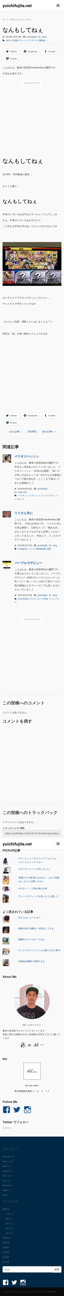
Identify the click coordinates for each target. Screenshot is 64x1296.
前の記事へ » (49, 431)
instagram (22, 548)
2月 (7, 1228)
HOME (32, 431)
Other (5, 1190)
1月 (7, 1233)
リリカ (32, 548)
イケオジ (22, 495)
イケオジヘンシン (27, 456)
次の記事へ (16, 431)
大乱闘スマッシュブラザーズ (24, 40)
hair (25, 492)
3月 (7, 1223)
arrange (6, 1156)
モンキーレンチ (27, 1291)
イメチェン (32, 495)
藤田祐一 (43, 40)
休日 (8, 40)
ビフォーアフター (47, 495)
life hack (6, 1185)
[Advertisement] (32, 119)
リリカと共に (24, 513)
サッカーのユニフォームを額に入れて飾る (39, 950)
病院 (49, 548)
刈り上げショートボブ (29, 917)
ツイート (7, 1127)
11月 (8, 1213)
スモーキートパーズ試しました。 (35, 868)
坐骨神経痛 (41, 548)
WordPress (51, 1291)
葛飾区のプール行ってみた (31, 939)
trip (4, 1194)
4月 (7, 1218)
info (4, 1180)
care (5, 1165)
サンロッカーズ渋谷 (39, 598)
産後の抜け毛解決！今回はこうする (36, 928)
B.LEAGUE (23, 598)
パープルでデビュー (28, 563)
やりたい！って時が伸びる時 (32, 888)
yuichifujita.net (17, 5)
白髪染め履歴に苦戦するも (31, 961)
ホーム (6, 19)
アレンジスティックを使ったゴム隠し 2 (38, 896)
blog (13, 19)
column (6, 1170)
